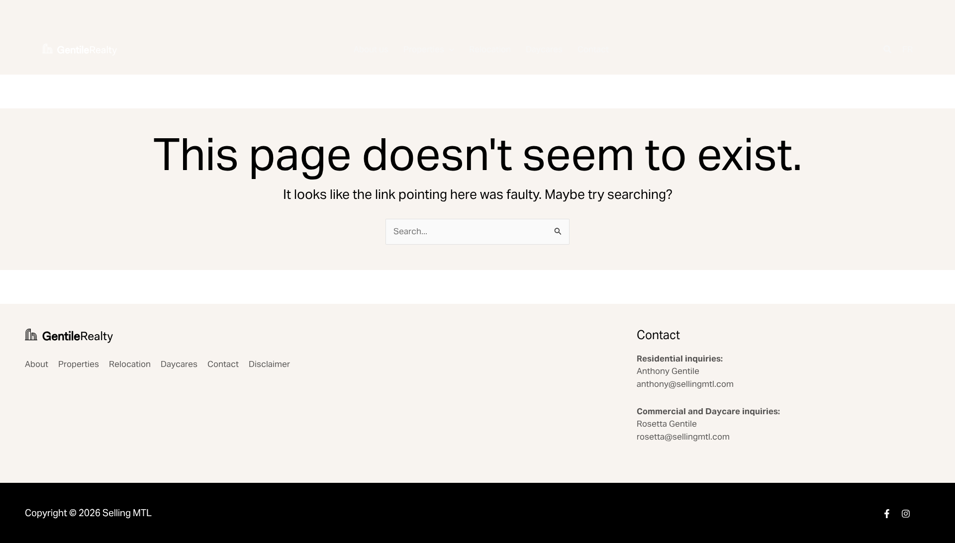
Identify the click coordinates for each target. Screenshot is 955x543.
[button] (449, 49)
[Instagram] (905, 513)
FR (907, 49)
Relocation (490, 49)
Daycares (544, 49)
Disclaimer (269, 364)
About (36, 364)
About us (371, 49)
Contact (593, 49)
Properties (423, 49)
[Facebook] (886, 513)
